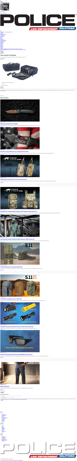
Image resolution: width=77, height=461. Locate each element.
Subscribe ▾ (2, 2)
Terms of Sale (9, 460)
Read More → (2, 126)
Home (1, 53)
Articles (8, 0)
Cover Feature (3, 0)
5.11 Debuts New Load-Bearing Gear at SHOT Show (11, 298)
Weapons (1, 47)
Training (1, 44)
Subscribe (1, 13)
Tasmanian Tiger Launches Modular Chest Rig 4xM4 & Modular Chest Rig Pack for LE (18, 211)
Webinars (11, 0)
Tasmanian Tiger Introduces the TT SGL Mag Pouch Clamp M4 (13, 179)
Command (1, 32)
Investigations (2, 36)
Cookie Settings (5, 49)
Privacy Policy (2, 460)
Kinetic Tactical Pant (4, 386)
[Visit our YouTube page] (3, 392)
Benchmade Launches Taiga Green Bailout (9, 123)
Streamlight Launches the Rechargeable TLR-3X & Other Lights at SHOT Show (17, 326)
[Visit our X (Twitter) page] (1, 392)
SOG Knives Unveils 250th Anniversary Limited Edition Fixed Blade (14, 151)
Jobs (2, 432)
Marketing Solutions (20, 49)
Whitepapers (3, 428)
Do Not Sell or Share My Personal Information (17, 460)
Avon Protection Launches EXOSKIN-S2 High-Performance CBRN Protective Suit (17, 239)
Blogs (2, 427)
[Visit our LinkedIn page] (2, 392)
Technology (1, 43)
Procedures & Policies (3, 40)
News (6, 0)
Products (3, 430)
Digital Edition (5, 13)
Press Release (11, 49)
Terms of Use (5, 460)
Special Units (2, 41)
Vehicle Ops (1, 46)
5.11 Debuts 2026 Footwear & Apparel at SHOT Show (11, 266)
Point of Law (2, 38)
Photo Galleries (4, 431)
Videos (9, 0)
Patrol (1, 37)
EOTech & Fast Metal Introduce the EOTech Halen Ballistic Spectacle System (16, 354)
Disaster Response (2, 34)
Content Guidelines (15, 49)
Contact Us (8, 49)
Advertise (1, 49)
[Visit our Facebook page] (0, 392)
